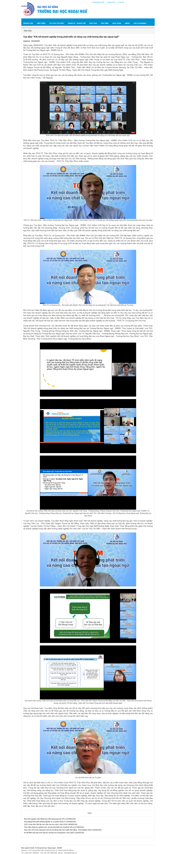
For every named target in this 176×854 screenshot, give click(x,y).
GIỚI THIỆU (41, 23)
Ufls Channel (140, 23)
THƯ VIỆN (104, 23)
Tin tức (28, 31)
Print (89, 813)
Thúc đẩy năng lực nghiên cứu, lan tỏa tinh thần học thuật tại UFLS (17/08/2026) (54, 827)
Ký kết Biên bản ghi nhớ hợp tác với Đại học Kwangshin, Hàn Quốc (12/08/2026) (54, 833)
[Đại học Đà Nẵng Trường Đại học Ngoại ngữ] (54, 9)
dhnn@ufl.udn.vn (70, 853)
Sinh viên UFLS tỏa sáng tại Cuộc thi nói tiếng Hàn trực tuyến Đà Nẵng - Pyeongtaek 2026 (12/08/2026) (62, 830)
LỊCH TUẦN (116, 23)
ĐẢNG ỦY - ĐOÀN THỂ (77, 23)
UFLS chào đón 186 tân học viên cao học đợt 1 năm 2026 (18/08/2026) (50, 824)
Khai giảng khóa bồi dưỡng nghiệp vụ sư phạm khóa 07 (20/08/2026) (50, 822)
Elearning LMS (98, 2)
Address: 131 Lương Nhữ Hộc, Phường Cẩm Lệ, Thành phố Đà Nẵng (47, 850)
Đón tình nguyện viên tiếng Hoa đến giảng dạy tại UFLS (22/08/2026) (50, 819)
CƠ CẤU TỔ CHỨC (56, 23)
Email (127, 23)
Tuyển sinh (111, 2)
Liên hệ (121, 2)
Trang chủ (28, 23)
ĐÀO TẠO (93, 23)
